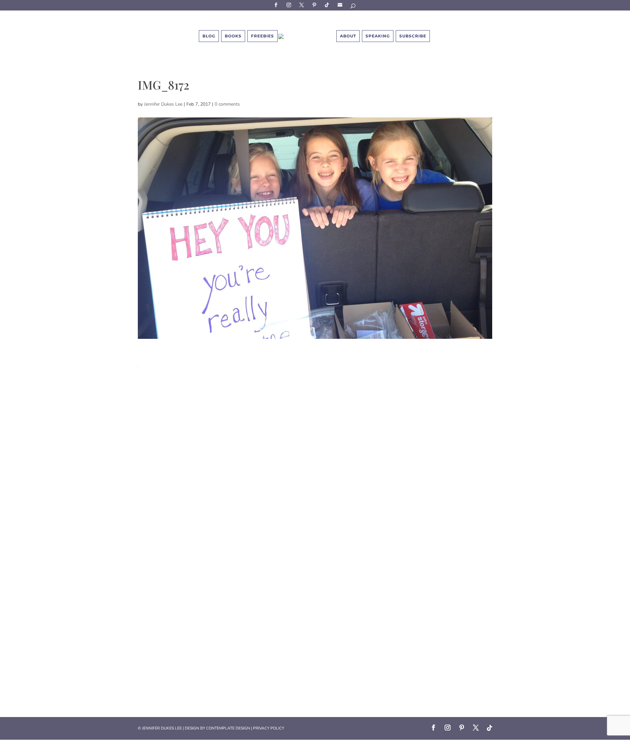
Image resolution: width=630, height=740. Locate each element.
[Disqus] (315, 448)
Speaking (378, 35)
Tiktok (328, 5)
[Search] (353, 7)
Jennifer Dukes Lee (163, 104)
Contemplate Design (228, 728)
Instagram (289, 5)
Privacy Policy (268, 728)
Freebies (262, 35)
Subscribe (341, 5)
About (348, 35)
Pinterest (315, 5)
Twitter (302, 5)
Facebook (277, 5)
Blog (208, 35)
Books (233, 35)
